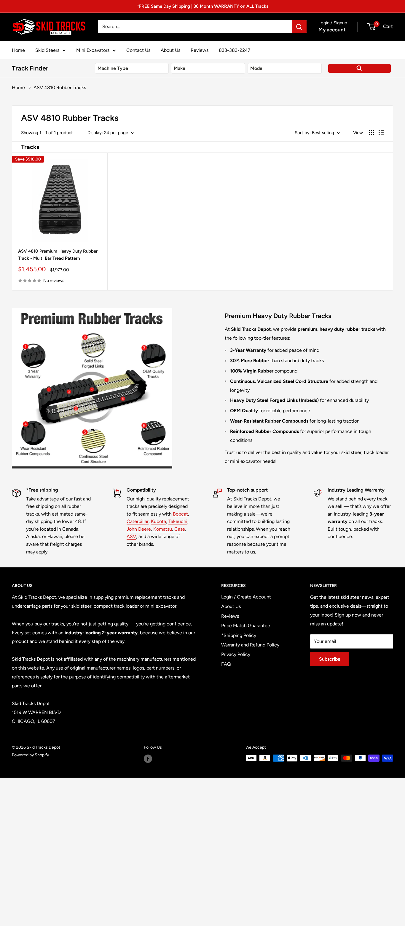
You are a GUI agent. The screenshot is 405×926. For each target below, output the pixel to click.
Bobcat (180, 514)
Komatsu (162, 529)
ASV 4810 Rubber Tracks (60, 87)
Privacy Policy (235, 654)
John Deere (139, 529)
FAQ (226, 664)
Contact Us (138, 50)
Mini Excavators (92, 50)
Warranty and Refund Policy (250, 645)
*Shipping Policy (238, 635)
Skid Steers (47, 50)
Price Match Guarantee (245, 625)
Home (18, 50)
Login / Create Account (246, 597)
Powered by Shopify (30, 755)
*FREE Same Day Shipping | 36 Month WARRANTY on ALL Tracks (202, 6)
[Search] (299, 26)
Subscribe (329, 659)
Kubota (158, 521)
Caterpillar (138, 521)
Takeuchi (177, 521)
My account (332, 30)
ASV (131, 536)
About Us (170, 50)
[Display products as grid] (371, 132)
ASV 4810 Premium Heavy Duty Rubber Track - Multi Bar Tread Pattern (58, 254)
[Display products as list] (381, 132)
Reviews (199, 50)
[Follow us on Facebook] (148, 759)
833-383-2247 (235, 50)
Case (179, 529)
